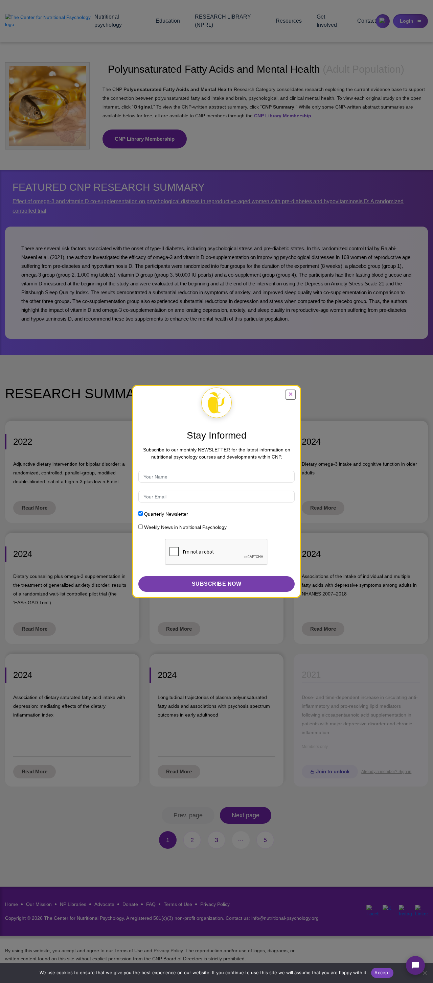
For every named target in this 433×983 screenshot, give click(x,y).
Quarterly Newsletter (165, 514)
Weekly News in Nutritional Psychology (185, 527)
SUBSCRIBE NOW (217, 584)
